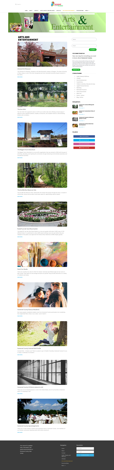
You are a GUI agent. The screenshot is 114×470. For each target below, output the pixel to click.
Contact (36, 10)
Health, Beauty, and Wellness (47, 10)
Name (73, 36)
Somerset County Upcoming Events (28, 426)
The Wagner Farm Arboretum (26, 150)
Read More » (20, 77)
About (30, 10)
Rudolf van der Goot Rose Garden (27, 229)
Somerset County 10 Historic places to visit (30, 387)
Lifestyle (58, 10)
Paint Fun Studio (22, 269)
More (86, 10)
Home (26, 10)
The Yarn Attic (21, 109)
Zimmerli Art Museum (24, 69)
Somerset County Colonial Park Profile (29, 348)
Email (73, 42)
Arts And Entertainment (69, 10)
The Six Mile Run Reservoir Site (26, 190)
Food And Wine (79, 10)
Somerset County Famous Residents (28, 309)
